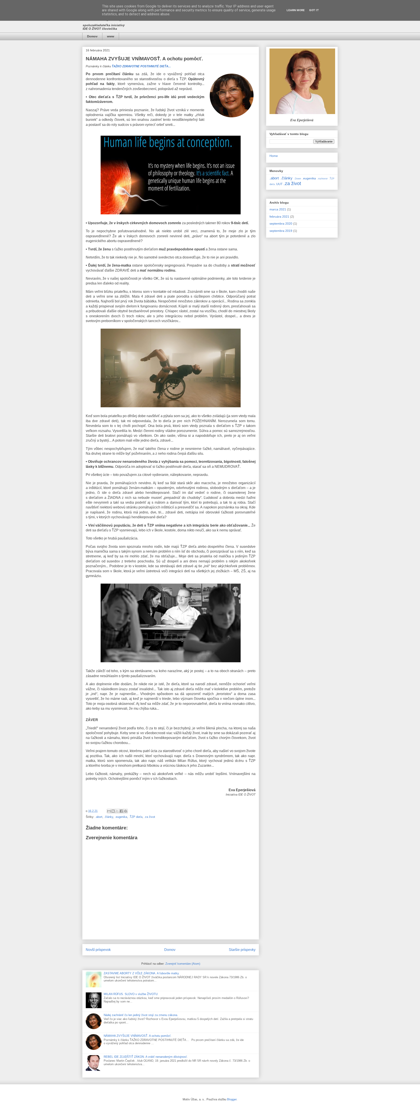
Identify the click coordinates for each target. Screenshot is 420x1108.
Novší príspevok (98, 950)
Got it (314, 10)
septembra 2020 (281, 223)
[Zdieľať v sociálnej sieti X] (117, 811)
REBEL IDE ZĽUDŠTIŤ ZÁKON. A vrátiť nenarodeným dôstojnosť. (146, 1056)
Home (274, 156)
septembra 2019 (281, 230)
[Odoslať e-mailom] (109, 811)
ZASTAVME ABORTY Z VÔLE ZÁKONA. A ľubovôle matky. (142, 973)
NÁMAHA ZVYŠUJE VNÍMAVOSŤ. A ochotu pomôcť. (138, 1035)
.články (108, 816)
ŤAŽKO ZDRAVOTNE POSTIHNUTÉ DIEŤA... (141, 66)
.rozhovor (322, 178)
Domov (92, 36)
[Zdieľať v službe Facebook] (121, 811)
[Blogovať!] (113, 811)
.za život (149, 816)
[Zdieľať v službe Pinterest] (125, 811)
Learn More (296, 10)
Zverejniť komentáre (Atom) (182, 963)
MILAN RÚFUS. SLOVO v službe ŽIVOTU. (131, 994)
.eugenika (121, 816)
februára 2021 (279, 216)
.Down (297, 178)
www (110, 36)
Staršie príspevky (242, 950)
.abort (98, 816)
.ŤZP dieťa (135, 816)
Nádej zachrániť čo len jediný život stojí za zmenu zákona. (141, 1015)
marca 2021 (278, 209)
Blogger (231, 1099)
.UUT (279, 184)
